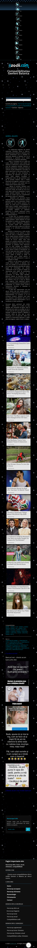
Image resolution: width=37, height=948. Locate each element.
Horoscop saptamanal (14, 928)
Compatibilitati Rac (14, 642)
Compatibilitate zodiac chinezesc (17, 936)
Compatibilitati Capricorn (13, 648)
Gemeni (20, 15)
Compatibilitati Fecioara (15, 643)
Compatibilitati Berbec (12, 640)
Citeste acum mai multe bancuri (18, 790)
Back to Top (28, 945)
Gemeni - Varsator (22, 633)
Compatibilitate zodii (13, 106)
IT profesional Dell (11, 653)
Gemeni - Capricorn (11, 633)
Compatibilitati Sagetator (19, 646)
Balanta (20, 35)
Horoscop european (24, 104)
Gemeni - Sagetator (22, 631)
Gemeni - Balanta (21, 630)
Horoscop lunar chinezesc (15, 930)
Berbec (20, 6)
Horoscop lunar (12, 914)
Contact (9, 900)
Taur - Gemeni (19, 627)
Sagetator (20, 44)
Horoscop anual (12, 917)
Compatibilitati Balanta (12, 645)
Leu (20, 25)
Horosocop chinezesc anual (16, 933)
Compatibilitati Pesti (17, 649)
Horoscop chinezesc (13, 892)
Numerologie (11, 894)
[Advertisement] (18, 86)
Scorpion (20, 40)
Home (9, 886)
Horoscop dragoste (13, 911)
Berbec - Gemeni (10, 627)
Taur (21, 11)
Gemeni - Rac (14, 628)
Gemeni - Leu (22, 628)
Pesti (21, 59)
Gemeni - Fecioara (10, 630)
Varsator (20, 54)
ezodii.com (13, 943)
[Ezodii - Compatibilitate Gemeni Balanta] (19, 69)
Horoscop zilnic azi (13, 908)
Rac (20, 20)
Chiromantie (11, 897)
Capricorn (20, 49)
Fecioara (20, 30)
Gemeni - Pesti (9, 634)
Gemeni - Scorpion (10, 631)
